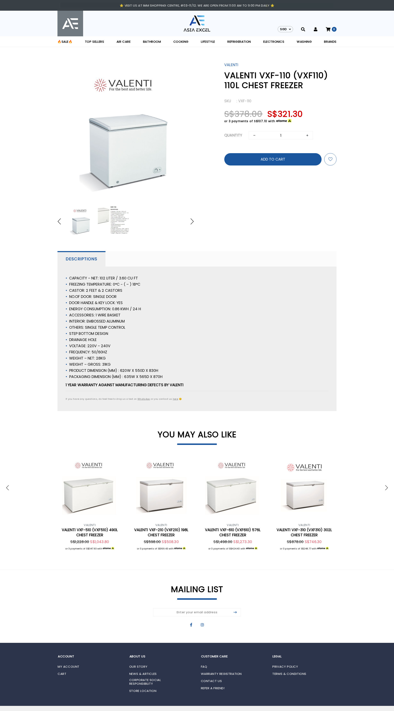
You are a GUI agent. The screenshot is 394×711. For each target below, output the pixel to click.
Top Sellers (94, 41)
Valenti (231, 64)
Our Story (138, 667)
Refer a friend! (213, 688)
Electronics (273, 41)
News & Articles (143, 674)
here (175, 399)
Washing (304, 41)
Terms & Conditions (289, 674)
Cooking (181, 41)
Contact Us (211, 681)
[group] (80, 221)
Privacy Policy (285, 667)
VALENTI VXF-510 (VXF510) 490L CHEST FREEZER (90, 532)
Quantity (233, 135)
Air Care (124, 41)
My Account (68, 667)
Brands (330, 41)
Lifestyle (208, 41)
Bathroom (152, 41)
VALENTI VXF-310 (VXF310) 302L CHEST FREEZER (304, 532)
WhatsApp (143, 399)
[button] (61, 221)
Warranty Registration (221, 674)
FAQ (204, 667)
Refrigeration (239, 41)
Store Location (142, 691)
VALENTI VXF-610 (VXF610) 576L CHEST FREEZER (233, 532)
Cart (62, 674)
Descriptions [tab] (81, 259)
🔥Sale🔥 (65, 41)
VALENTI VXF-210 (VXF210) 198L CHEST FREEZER (161, 532)
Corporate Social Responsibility (145, 682)
